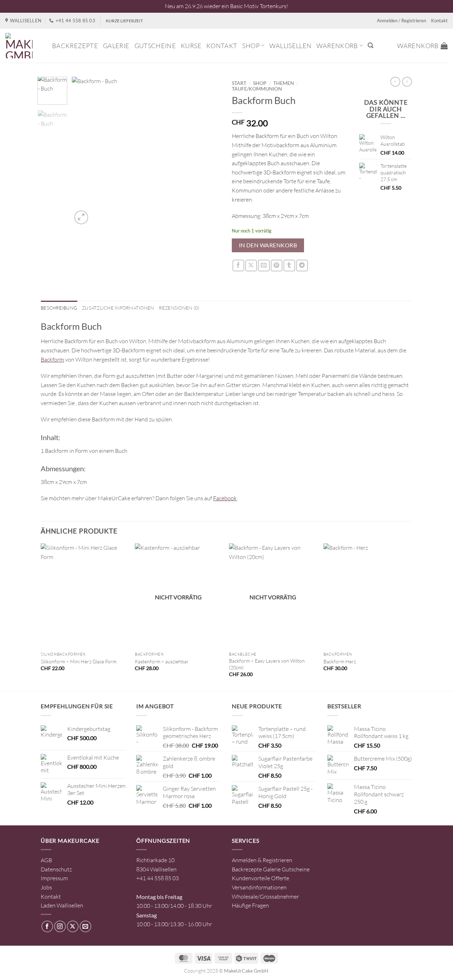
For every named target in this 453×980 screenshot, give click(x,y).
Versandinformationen (259, 887)
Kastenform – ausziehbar (162, 661)
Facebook (225, 498)
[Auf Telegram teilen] (302, 265)
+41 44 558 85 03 (157, 878)
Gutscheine (155, 46)
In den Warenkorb (268, 245)
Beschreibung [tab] (59, 308)
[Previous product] (407, 82)
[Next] (209, 151)
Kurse (191, 46)
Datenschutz (56, 869)
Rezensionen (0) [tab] (179, 308)
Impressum (54, 878)
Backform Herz (339, 661)
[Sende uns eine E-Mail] (85, 926)
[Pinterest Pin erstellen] (276, 265)
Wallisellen (290, 46)
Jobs (46, 887)
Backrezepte (75, 46)
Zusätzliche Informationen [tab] (118, 308)
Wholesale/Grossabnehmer (265, 896)
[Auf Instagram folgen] (60, 926)
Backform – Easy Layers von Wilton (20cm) (267, 664)
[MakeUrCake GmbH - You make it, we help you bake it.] (23, 46)
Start (239, 83)
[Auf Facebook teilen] (238, 265)
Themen (283, 83)
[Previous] (84, 151)
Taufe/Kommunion (257, 89)
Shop (250, 46)
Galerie (116, 46)
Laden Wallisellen (62, 905)
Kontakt (439, 20)
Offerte (280, 878)
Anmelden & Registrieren (262, 860)
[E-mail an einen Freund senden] (264, 265)
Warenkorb (337, 46)
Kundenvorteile (251, 878)
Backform (52, 359)
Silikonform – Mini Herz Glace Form (78, 661)
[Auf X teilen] (251, 265)
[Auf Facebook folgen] (47, 926)
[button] (370, 45)
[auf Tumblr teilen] (289, 265)
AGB (46, 860)
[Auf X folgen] (73, 926)
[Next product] (395, 82)
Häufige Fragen (250, 905)
